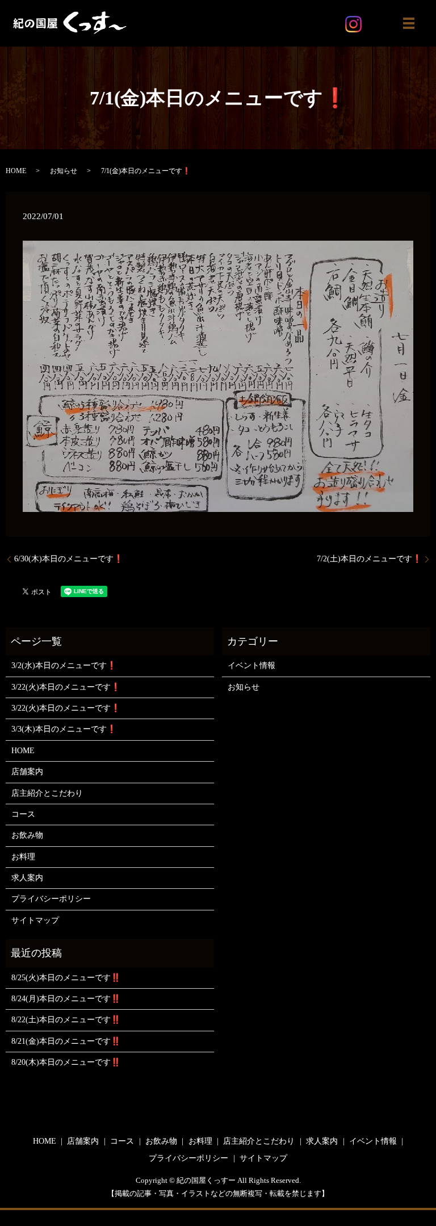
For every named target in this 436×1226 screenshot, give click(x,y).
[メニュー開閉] (408, 23)
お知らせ (63, 171)
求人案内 (27, 878)
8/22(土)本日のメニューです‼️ (65, 1019)
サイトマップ (35, 920)
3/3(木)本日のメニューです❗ (63, 729)
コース (23, 814)
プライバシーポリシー (51, 899)
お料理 (23, 857)
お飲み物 (27, 835)
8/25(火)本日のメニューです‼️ (65, 977)
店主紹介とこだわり (47, 793)
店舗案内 (27, 771)
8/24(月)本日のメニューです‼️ (65, 998)
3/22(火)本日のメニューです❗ (65, 687)
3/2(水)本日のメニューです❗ (63, 665)
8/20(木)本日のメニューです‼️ (65, 1062)
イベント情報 (251, 665)
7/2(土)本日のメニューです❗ (369, 559)
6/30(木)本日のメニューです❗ (68, 559)
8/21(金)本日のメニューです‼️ (65, 1041)
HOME (16, 171)
